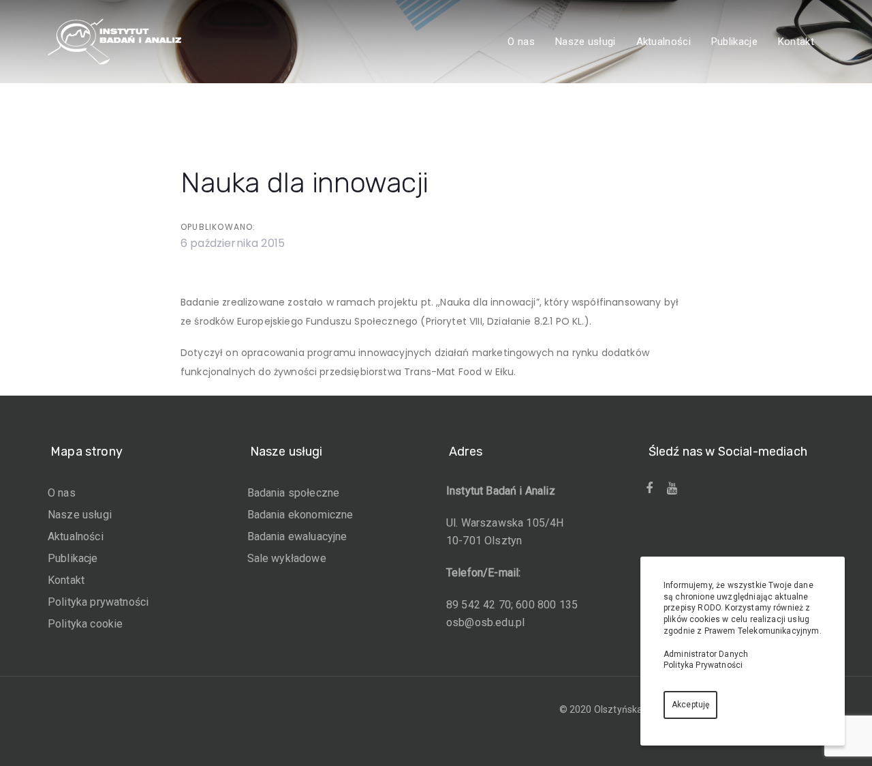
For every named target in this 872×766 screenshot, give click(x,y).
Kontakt (66, 580)
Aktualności (76, 536)
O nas (62, 492)
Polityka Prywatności (703, 665)
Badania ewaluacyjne (297, 536)
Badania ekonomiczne (300, 514)
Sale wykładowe (286, 558)
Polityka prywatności (98, 601)
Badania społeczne (293, 492)
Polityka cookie (85, 623)
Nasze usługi (80, 514)
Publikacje (73, 558)
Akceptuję (690, 704)
